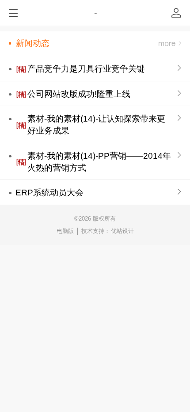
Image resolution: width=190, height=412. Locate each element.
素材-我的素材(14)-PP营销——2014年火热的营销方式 (99, 161)
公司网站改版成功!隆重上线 (78, 94)
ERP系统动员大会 (49, 192)
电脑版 (65, 231)
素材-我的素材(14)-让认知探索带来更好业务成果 (96, 124)
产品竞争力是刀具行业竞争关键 (86, 68)
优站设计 (122, 231)
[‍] (170, 43)
